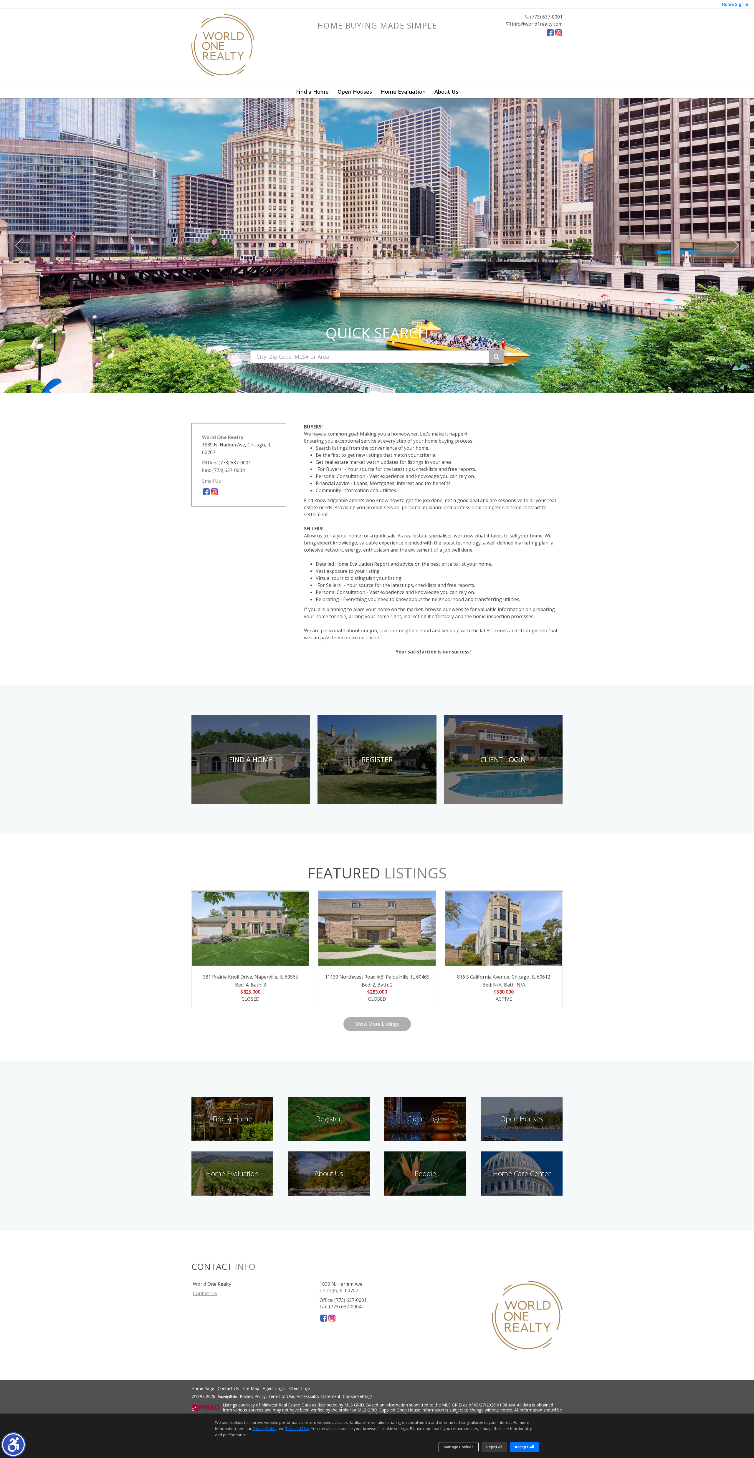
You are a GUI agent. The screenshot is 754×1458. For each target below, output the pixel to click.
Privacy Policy (253, 1396)
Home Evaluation (403, 91)
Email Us (211, 481)
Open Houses (355, 91)
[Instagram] (558, 32)
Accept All (524, 1446)
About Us (446, 91)
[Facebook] (550, 32)
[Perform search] (496, 356)
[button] (13, 1444)
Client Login (300, 1388)
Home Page (202, 1388)
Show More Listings (377, 1024)
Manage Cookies (459, 1446)
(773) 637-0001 (546, 17)
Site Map (250, 1388)
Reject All (494, 1446)
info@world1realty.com (537, 24)
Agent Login (274, 1388)
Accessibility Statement (318, 1396)
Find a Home (312, 91)
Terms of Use (281, 1396)
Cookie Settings (358, 1396)
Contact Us (205, 1293)
